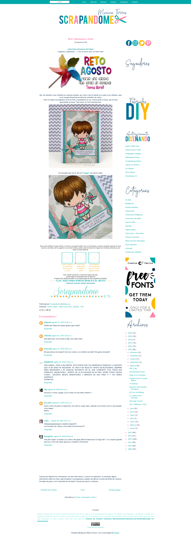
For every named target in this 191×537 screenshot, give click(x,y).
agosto (132, 366)
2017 (130, 343)
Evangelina (48, 436)
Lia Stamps (129, 168)
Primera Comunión (132, 237)
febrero (133, 425)
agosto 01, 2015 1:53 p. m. (62, 336)
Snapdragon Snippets (133, 154)
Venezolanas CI (131, 176)
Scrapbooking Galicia (133, 161)
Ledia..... (47, 421)
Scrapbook (124, 2)
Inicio (84, 2)
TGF (82, 307)
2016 (130, 346)
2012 (130, 439)
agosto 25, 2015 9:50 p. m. (63, 436)
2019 (130, 336)
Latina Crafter (52, 307)
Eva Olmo (48, 403)
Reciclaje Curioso (136, 401)
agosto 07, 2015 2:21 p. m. (62, 403)
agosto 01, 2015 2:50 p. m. (62, 349)
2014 (130, 432)
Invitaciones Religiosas (134, 215)
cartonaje (128, 248)
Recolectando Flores (137, 372)
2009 (130, 449)
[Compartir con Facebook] (47, 310)
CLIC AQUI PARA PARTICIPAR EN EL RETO (80, 280)
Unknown (47, 322)
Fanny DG (48, 349)
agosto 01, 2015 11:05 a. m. (62, 322)
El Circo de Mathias (137, 392)
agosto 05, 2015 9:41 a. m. (58, 389)
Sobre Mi (93, 2)
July (45, 389)
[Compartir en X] (45, 310)
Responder (48, 329)
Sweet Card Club (65, 307)
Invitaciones (129, 211)
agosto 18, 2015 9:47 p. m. (61, 421)
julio (132, 408)
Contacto (135, 2)
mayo (132, 415)
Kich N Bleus (130, 172)
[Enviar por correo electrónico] (40, 310)
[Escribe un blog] (43, 310)
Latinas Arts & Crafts (133, 150)
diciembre (134, 352)
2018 (130, 340)
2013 (130, 436)
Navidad (128, 226)
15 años (128, 200)
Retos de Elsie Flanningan (135, 241)
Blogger (116, 533)
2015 (130, 349)
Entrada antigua (114, 490)
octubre (133, 359)
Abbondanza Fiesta (132, 157)
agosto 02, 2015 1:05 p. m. (64, 362)
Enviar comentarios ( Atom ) (86, 497)
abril (132, 418)
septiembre (134, 362)
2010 (130, 446)
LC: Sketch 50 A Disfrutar (135, 397)
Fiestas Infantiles (131, 207)
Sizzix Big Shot (131, 245)
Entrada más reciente (49, 490)
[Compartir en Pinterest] (50, 310)
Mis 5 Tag (133, 368)
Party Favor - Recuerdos (134, 233)
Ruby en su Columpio (137, 375)
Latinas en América (132, 165)
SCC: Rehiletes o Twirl (138, 404)
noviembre (134, 356)
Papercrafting (130, 230)
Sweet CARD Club (132, 146)
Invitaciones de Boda (133, 218)
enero (132, 428)
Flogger (86, 173)
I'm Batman (134, 384)
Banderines (129, 204)
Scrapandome (55, 304)
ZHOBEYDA (48, 362)
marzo (132, 422)
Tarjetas (113, 2)
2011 (130, 442)
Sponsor (103, 2)
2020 (130, 333)
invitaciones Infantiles (133, 252)
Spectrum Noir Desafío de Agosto (138, 388)
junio (132, 412)
